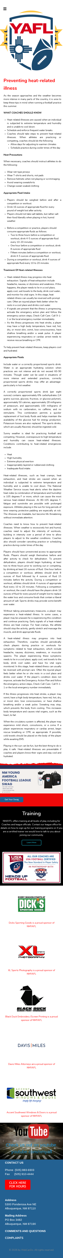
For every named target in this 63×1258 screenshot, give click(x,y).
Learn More (31, 843)
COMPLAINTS (14, 1238)
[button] (31, 36)
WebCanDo (27, 1250)
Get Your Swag (12, 799)
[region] (31, 1141)
